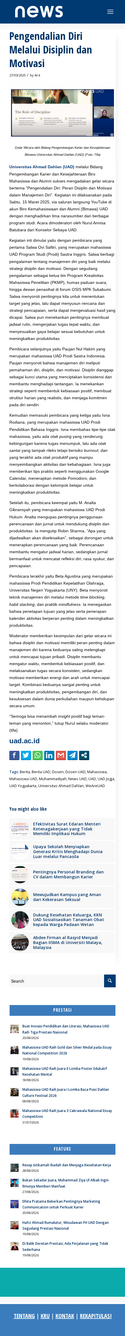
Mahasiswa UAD (23, 778)
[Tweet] (26, 755)
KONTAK (65, 1316)
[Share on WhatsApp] (38, 755)
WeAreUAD (95, 785)
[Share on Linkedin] (49, 755)
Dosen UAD (75, 771)
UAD (92, 778)
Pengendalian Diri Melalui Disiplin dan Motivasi (50, 49)
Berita (25, 771)
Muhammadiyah (53, 778)
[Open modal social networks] (84, 755)
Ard (37, 75)
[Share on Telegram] (72, 755)
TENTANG (24, 1316)
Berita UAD (41, 771)
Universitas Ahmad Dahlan (61, 785)
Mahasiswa (97, 771)
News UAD (77, 778)
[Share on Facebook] (14, 755)
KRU (45, 1316)
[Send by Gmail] (61, 755)
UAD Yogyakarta (22, 785)
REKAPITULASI (96, 1316)
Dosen (58, 771)
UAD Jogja (106, 778)
